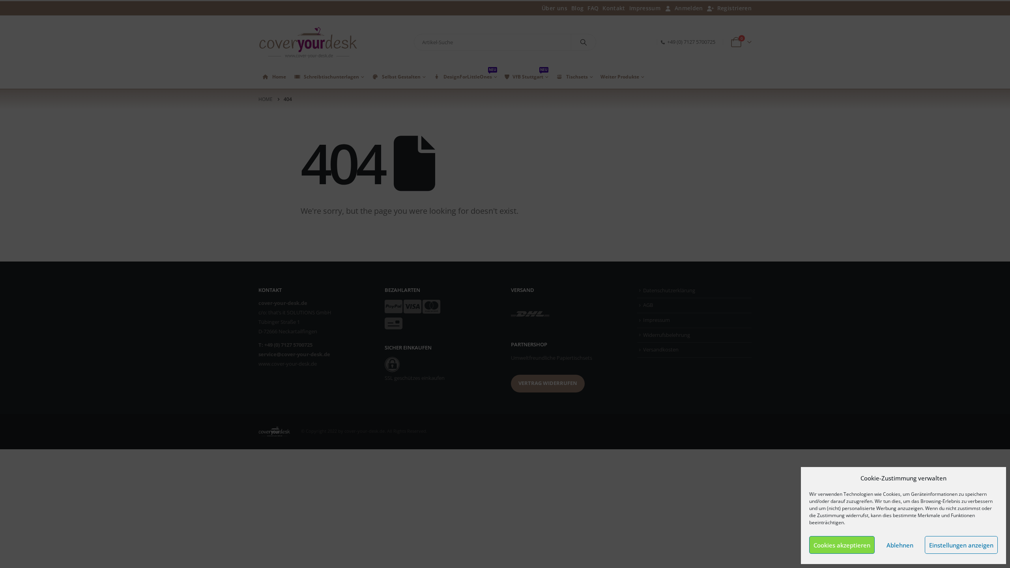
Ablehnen (900, 545)
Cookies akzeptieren (842, 545)
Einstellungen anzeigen (961, 545)
